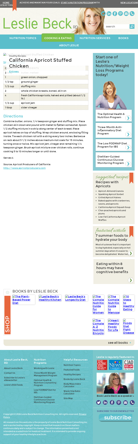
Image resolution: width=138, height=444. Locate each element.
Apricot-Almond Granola (111, 191)
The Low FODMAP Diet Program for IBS (112, 145)
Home (6, 2)
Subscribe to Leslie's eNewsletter (14, 378)
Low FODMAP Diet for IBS (45, 391)
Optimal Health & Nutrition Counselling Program (45, 382)
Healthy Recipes (17, 56)
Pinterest (120, 13)
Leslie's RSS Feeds (13, 385)
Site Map (68, 398)
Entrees (14, 71)
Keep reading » (114, 241)
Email (126, 13)
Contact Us (9, 373)
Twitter (103, 13)
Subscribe (115, 418)
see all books (119, 343)
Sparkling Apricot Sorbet (111, 194)
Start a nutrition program (77, 2)
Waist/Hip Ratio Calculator (72, 392)
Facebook (114, 13)
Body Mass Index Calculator (72, 385)
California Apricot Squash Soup (114, 207)
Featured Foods (72, 369)
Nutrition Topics (72, 365)
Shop (7, 312)
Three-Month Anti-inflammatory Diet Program (109, 130)
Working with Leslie (44, 368)
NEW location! (129, 2)
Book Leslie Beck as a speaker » (115, 395)
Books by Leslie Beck (74, 379)
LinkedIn (109, 13)
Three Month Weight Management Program (45, 374)
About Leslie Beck (13, 368)
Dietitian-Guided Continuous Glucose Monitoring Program (110, 160)
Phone (132, 13)
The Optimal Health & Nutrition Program (111, 115)
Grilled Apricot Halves (109, 197)
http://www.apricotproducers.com (24, 168)
